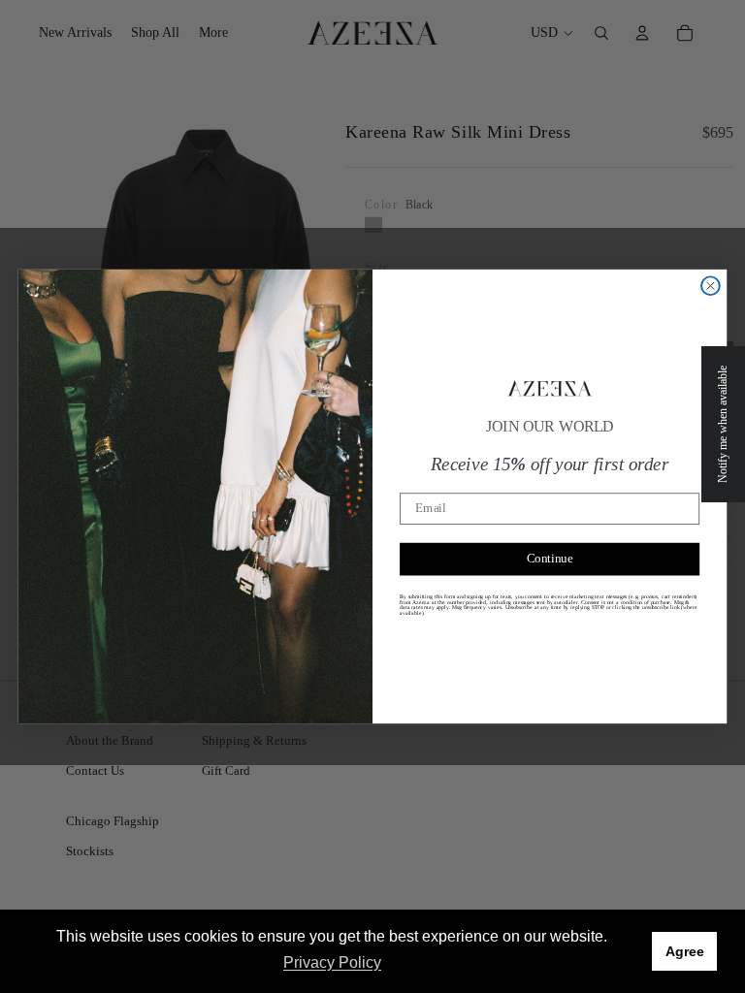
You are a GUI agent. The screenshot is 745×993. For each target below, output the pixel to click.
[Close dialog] (710, 285)
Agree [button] (684, 951)
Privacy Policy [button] (332, 962)
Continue (550, 558)
